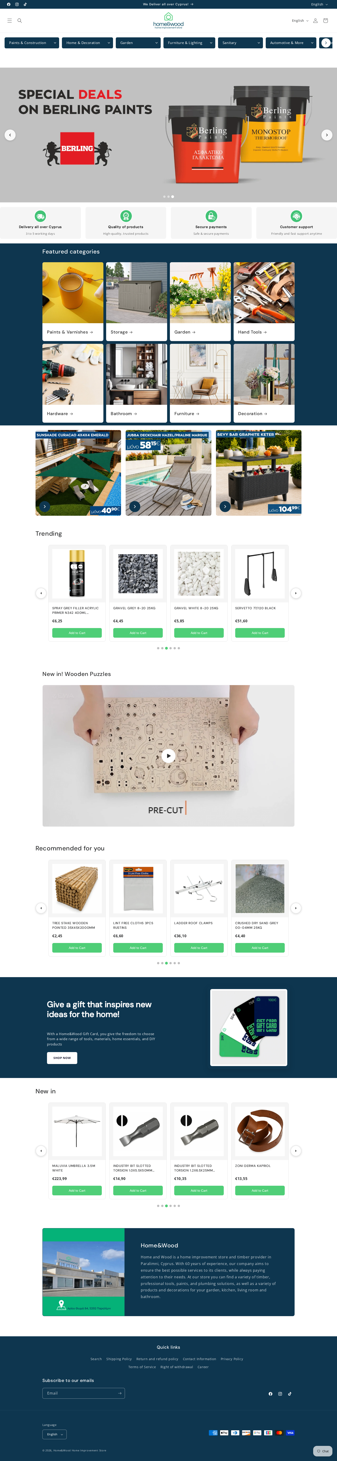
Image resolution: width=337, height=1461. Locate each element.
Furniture (184, 413)
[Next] (295, 593)
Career (203, 1367)
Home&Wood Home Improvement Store (79, 1450)
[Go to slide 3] (172, 197)
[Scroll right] (326, 42)
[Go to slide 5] (175, 648)
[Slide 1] (168, 135)
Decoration (250, 413)
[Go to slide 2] (168, 197)
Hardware (57, 413)
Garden (182, 332)
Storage (119, 332)
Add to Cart (77, 633)
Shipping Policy (119, 1359)
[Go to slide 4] (170, 648)
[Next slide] (326, 135)
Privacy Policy (232, 1359)
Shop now (62, 1058)
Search (96, 1359)
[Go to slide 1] (164, 196)
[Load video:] (168, 756)
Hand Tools (250, 332)
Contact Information (199, 1359)
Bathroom (121, 413)
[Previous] (41, 593)
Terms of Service (142, 1367)
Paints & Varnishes (67, 332)
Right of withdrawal (176, 1367)
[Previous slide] (10, 135)
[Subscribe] (120, 1393)
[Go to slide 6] (179, 648)
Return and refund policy (157, 1359)
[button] (10, 21)
